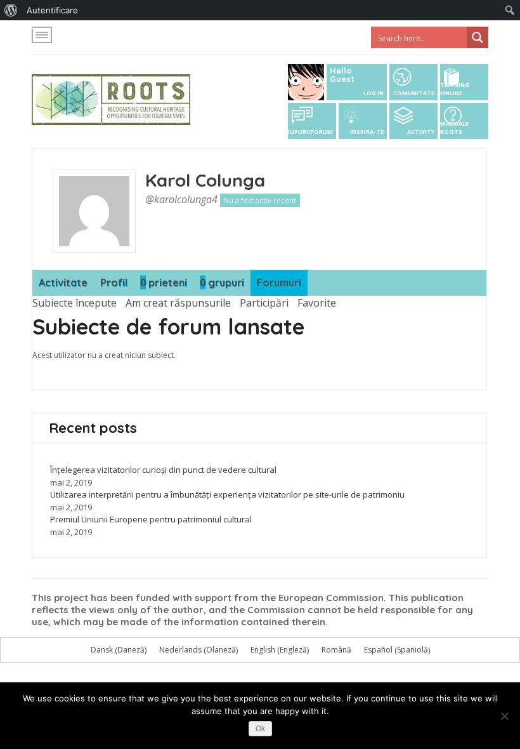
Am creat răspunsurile (178, 303)
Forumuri (279, 282)
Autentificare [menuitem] (52, 10)
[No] (504, 716)
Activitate (63, 282)
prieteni (163, 282)
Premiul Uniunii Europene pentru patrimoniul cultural (151, 519)
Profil (113, 282)
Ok (260, 728)
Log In (373, 93)
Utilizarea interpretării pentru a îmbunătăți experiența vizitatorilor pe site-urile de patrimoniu (227, 494)
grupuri (222, 282)
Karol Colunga (205, 180)
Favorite (316, 303)
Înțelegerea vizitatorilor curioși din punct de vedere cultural (163, 469)
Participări (264, 303)
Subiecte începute (74, 303)
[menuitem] (11, 10)
